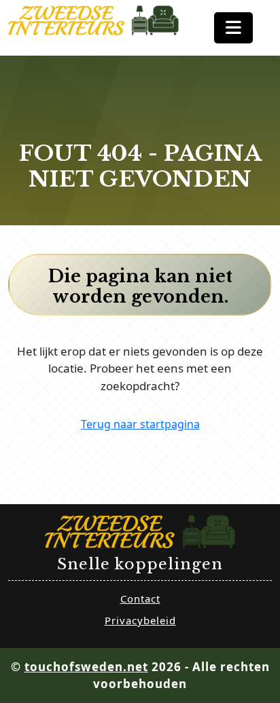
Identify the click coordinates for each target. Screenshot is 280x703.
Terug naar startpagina (140, 424)
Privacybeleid (140, 620)
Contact (140, 598)
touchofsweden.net (86, 666)
